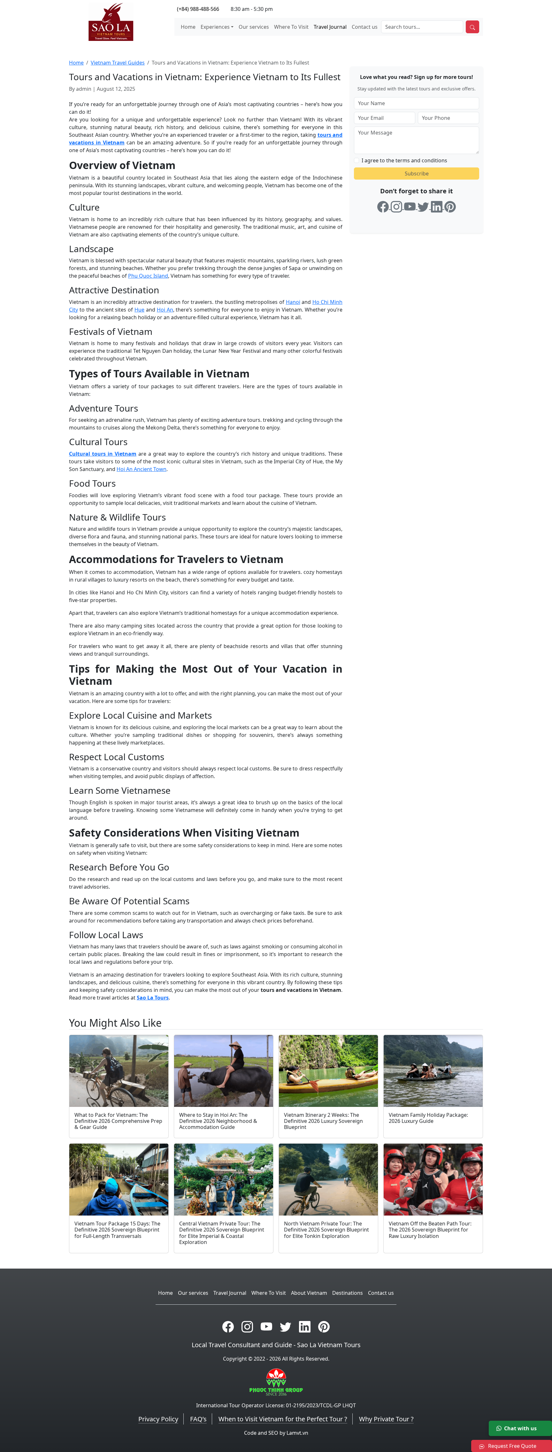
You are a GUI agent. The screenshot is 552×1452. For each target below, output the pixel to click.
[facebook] (384, 205)
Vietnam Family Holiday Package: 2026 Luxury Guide (428, 1117)
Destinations (347, 1292)
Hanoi (293, 301)
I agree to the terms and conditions (404, 160)
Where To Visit (291, 26)
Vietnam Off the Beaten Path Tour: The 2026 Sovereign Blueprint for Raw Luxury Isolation (430, 1229)
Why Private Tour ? (386, 1419)
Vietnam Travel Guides (118, 62)
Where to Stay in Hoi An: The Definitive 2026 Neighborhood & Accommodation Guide (218, 1121)
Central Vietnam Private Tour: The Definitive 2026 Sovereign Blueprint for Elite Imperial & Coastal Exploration (221, 1233)
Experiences (215, 26)
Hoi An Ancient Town (141, 469)
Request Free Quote (511, 1445)
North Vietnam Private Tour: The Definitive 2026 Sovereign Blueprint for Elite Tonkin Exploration (326, 1229)
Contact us (365, 26)
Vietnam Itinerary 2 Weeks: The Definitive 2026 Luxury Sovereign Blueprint (323, 1121)
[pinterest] (450, 205)
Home (188, 26)
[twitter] (424, 205)
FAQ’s (198, 1419)
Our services (254, 26)
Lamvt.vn (297, 1432)
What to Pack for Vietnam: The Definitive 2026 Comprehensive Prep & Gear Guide (118, 1121)
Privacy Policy (158, 1419)
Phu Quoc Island (148, 275)
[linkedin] (437, 205)
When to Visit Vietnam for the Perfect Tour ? (282, 1419)
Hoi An (165, 309)
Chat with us (520, 1428)
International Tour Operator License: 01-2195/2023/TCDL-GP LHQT (276, 1405)
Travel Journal (330, 26)
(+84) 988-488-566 (198, 8)
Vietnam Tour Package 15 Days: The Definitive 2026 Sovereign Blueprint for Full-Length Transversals (117, 1229)
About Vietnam (309, 1292)
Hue (139, 309)
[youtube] (411, 205)
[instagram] (397, 205)
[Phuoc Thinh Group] (276, 1381)
